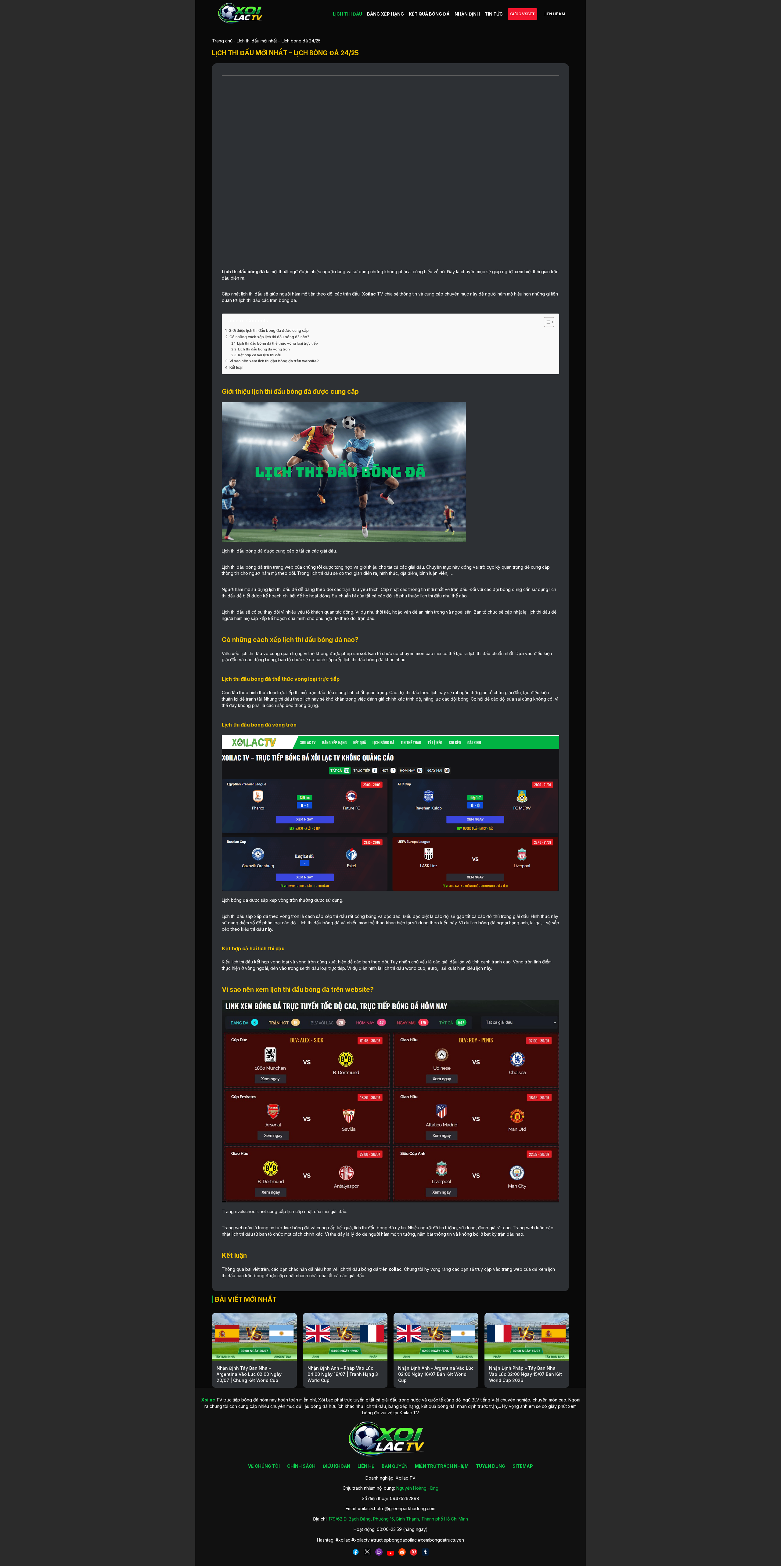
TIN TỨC (494, 13)
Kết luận (236, 367)
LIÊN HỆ (366, 1466)
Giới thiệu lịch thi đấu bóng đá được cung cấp (269, 330)
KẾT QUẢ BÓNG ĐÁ (429, 13)
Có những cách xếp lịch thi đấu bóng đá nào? (270, 337)
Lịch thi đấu (234, 271)
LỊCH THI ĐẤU (347, 13)
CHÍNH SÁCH (301, 1466)
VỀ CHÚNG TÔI (264, 1466)
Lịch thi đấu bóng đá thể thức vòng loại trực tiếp (278, 343)
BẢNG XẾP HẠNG (385, 13)
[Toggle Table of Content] (546, 322)
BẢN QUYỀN (395, 1466)
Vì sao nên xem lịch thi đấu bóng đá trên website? (274, 361)
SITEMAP (523, 1466)
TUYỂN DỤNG (490, 1466)
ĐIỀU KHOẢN (336, 1466)
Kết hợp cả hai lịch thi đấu (260, 355)
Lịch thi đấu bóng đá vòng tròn (264, 349)
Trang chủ (222, 40)
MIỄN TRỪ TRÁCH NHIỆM (442, 1466)
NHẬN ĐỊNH (467, 13)
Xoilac (369, 293)
